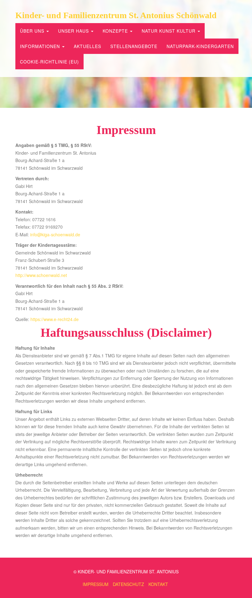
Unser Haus (74, 31)
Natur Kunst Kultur (169, 31)
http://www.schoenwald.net (41, 275)
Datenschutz (128, 584)
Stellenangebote (133, 46)
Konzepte (116, 31)
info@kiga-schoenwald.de (55, 234)
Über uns (33, 31)
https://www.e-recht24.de (54, 319)
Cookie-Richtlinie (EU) (49, 62)
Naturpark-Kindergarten (200, 46)
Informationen (40, 46)
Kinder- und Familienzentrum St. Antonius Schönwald (116, 15)
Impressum (95, 584)
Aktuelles (87, 46)
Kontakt (158, 584)
